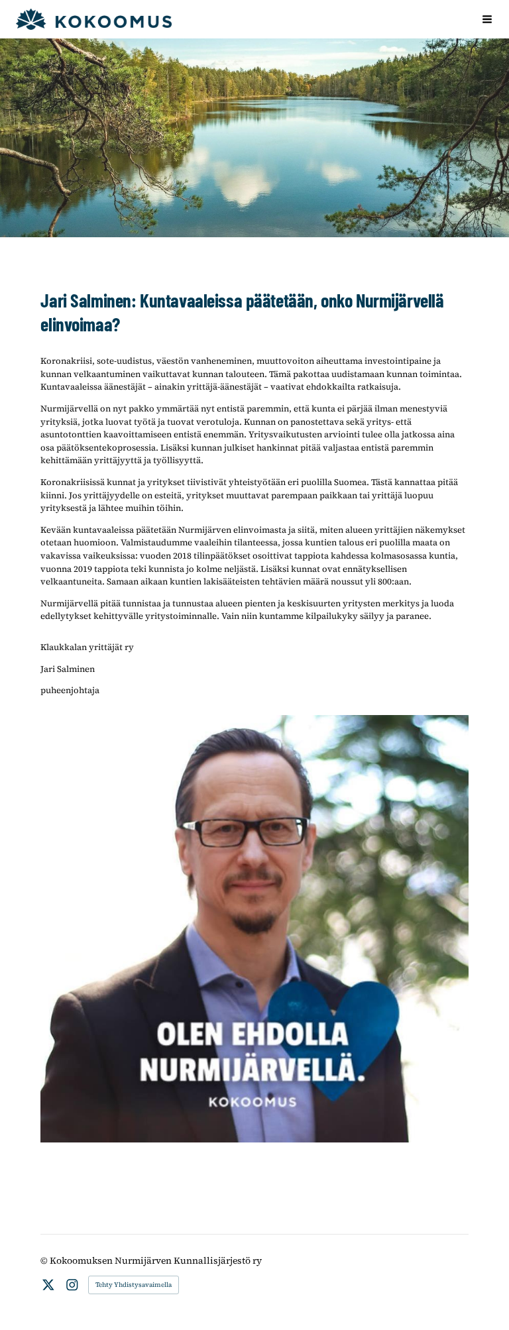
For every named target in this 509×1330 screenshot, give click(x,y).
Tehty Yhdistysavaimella (133, 1284)
